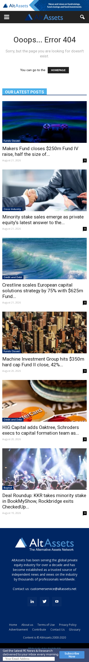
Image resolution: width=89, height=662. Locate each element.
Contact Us (57, 629)
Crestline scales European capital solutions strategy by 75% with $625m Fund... (42, 290)
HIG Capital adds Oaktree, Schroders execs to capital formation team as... (40, 430)
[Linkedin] (32, 601)
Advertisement (18, 629)
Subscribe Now (72, 655)
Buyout (8, 487)
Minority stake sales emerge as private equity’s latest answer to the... (43, 219)
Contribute (39, 629)
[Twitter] (44, 601)
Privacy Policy (67, 625)
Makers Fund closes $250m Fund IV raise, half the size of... (40, 151)
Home (13, 625)
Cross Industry (12, 209)
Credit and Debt (13, 277)
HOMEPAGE (58, 70)
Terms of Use (46, 625)
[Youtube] (56, 601)
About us (27, 625)
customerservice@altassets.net (53, 589)
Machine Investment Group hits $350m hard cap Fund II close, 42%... (43, 361)
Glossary (74, 629)
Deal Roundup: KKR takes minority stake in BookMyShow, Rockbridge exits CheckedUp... (44, 501)
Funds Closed (12, 140)
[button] (6, 17)
